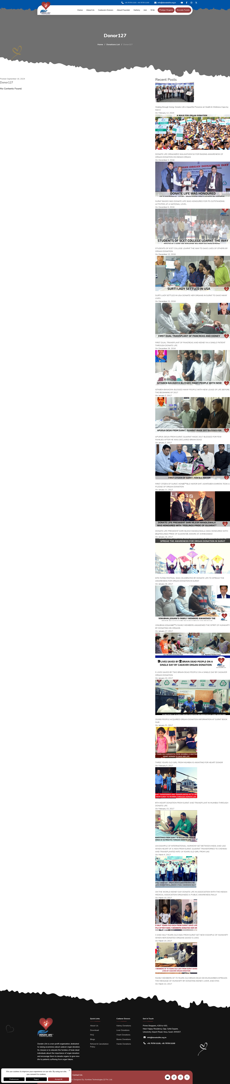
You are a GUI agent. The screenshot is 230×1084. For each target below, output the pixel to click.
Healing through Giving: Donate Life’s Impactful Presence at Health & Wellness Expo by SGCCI (191, 108)
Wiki (152, 10)
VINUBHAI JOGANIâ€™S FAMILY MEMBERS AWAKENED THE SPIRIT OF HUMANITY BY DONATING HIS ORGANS (192, 626)
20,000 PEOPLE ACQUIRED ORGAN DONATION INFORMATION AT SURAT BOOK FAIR (191, 721)
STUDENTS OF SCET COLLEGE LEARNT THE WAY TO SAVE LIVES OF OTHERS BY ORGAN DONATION (191, 250)
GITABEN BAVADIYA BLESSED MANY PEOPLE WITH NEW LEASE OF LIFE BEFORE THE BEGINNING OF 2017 (192, 391)
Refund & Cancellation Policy (99, 1045)
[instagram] (191, 3)
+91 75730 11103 (143, 3)
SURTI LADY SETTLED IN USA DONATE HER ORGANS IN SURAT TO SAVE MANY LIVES (191, 297)
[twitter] (182, 3)
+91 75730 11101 (130, 3)
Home (80, 10)
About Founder (123, 10)
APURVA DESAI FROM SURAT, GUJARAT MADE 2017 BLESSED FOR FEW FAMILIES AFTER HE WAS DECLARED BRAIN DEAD (188, 438)
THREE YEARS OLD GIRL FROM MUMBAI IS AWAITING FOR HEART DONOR (189, 762)
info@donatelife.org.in (167, 2)
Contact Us (77, 1075)
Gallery (137, 10)
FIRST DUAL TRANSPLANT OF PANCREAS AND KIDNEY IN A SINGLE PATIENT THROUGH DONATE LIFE (190, 344)
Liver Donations (122, 1030)
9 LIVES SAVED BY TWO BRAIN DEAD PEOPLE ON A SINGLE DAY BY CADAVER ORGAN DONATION (191, 673)
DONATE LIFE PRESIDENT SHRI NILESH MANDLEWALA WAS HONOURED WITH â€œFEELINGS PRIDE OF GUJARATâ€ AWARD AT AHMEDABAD (191, 532)
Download (94, 1030)
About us (90, 10)
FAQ (92, 1034)
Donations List (113, 44)
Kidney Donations (123, 1025)
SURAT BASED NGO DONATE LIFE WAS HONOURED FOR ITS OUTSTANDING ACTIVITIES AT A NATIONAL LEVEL (189, 202)
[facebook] (186, 3)
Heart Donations (123, 1034)
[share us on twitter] (187, 1077)
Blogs (92, 1039)
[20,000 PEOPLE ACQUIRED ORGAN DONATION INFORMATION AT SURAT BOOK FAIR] (192, 697)
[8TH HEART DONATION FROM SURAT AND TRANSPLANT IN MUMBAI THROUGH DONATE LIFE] (176, 782)
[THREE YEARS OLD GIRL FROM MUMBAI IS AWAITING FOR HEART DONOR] (176, 742)
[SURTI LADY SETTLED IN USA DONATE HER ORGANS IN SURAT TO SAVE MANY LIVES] (192, 273)
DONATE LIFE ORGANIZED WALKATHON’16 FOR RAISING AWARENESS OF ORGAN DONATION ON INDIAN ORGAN (189, 155)
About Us (94, 1025)
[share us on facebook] (174, 1077)
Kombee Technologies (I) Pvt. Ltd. (98, 1079)
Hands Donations (123, 1044)
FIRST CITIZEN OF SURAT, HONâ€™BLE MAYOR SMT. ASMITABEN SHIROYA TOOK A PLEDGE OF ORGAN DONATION (192, 485)
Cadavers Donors (105, 10)
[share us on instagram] (180, 1077)
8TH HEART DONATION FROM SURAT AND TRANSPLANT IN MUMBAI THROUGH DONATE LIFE (191, 804)
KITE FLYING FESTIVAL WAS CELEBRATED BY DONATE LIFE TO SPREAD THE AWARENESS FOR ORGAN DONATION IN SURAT (189, 579)
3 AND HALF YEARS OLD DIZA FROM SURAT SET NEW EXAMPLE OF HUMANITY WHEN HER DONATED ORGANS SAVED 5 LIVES (191, 936)
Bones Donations (123, 1039)
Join (145, 10)
